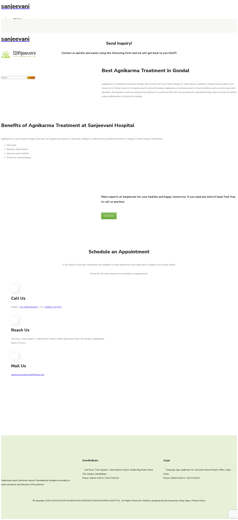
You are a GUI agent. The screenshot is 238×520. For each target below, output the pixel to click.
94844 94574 (96, 478)
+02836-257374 (52, 307)
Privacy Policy (198, 500)
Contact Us (109, 216)
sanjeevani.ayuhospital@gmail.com (27, 374)
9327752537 (112, 478)
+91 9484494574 (28, 307)
